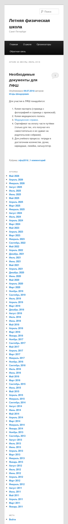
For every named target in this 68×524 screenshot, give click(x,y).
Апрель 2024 (16, 220)
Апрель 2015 (16, 395)
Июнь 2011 (15, 491)
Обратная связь (18, 51)
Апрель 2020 (16, 283)
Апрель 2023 (16, 231)
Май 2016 (14, 376)
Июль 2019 (15, 298)
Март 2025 (14, 205)
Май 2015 (14, 391)
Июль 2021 (15, 257)
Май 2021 (14, 265)
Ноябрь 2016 (16, 361)
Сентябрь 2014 (17, 402)
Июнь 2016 (15, 372)
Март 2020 (14, 287)
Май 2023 (14, 227)
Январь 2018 (16, 335)
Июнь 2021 (15, 261)
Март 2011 (14, 502)
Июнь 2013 (15, 447)
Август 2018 (15, 313)
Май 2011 (14, 495)
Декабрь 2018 (16, 309)
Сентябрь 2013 (17, 435)
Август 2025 (15, 187)
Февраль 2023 (17, 239)
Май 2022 (14, 246)
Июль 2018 (15, 317)
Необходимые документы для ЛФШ (23, 79)
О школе (27, 44)
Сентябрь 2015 (17, 384)
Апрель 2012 (16, 476)
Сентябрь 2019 (17, 294)
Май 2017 (14, 346)
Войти (12, 519)
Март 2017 (14, 354)
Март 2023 (14, 235)
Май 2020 (14, 279)
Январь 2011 (16, 506)
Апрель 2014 (16, 417)
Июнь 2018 (15, 320)
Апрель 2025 (16, 202)
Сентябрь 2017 (17, 343)
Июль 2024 (15, 216)
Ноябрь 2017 (16, 339)
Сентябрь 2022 (17, 242)
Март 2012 (14, 480)
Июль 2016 (15, 369)
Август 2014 (15, 406)
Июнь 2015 (15, 387)
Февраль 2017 (17, 358)
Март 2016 (14, 380)
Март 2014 (14, 421)
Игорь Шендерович (19, 94)
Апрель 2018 (16, 328)
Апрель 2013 (16, 450)
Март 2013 (14, 454)
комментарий (37, 160)
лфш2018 (23, 160)
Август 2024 (15, 213)
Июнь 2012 (15, 473)
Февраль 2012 (17, 484)
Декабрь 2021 (16, 253)
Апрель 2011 (16, 499)
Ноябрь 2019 (16, 291)
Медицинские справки (26, 119)
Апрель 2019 (16, 302)
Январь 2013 (16, 461)
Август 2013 (15, 439)
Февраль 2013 (17, 458)
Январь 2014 (16, 428)
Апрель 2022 (16, 250)
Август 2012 (15, 465)
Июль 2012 (15, 469)
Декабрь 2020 (16, 272)
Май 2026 (14, 175)
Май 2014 (14, 413)
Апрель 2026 (16, 179)
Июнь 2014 (15, 410)
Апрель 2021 (16, 268)
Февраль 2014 (17, 424)
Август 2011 (15, 488)
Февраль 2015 (17, 398)
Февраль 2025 (17, 209)
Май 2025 (14, 198)
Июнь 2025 (15, 194)
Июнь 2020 (15, 276)
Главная (14, 44)
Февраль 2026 (17, 183)
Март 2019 (14, 305)
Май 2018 (14, 324)
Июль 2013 (15, 443)
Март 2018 (14, 332)
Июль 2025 (15, 190)
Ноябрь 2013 (16, 432)
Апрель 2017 (16, 350)
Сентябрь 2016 (17, 365)
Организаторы (44, 44)
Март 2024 (14, 224)
